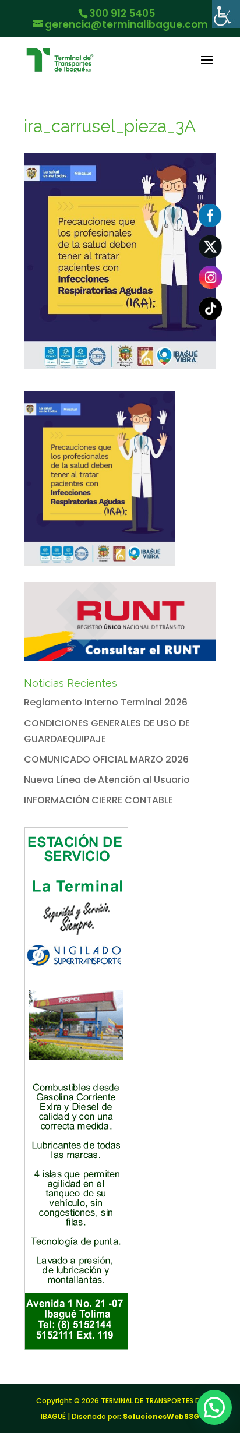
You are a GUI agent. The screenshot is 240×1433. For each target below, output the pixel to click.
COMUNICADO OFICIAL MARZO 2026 (106, 759)
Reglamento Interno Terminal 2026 (106, 702)
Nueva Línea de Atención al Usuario (107, 779)
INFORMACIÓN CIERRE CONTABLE (98, 800)
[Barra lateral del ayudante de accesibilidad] (226, 14)
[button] (214, 1407)
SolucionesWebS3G (161, 1416)
